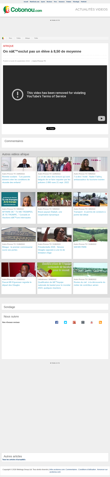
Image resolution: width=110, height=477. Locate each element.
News (55, 1)
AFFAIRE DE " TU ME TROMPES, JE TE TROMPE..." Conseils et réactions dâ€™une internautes (17, 215)
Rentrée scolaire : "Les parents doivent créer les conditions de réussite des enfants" (16, 179)
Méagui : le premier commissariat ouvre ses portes (17, 248)
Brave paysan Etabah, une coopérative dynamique (50, 213)
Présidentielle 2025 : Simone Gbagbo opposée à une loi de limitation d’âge (51, 250)
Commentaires (71, 470)
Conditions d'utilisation (87, 470)
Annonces (62, 1)
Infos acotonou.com (57, 470)
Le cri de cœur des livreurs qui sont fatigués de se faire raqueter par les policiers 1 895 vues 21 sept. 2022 (54, 179)
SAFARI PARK (80, 247)
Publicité (83, 1)
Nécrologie (76, 1)
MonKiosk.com (34, 1)
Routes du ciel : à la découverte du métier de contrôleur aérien (89, 283)
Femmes (68, 1)
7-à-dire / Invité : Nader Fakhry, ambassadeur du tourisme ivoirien (89, 178)
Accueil (26, 1)
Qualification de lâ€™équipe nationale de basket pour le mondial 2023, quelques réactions (54, 285)
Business (49, 1)
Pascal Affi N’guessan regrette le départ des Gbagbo (17, 283)
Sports (43, 1)
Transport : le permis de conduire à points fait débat (90, 213)
